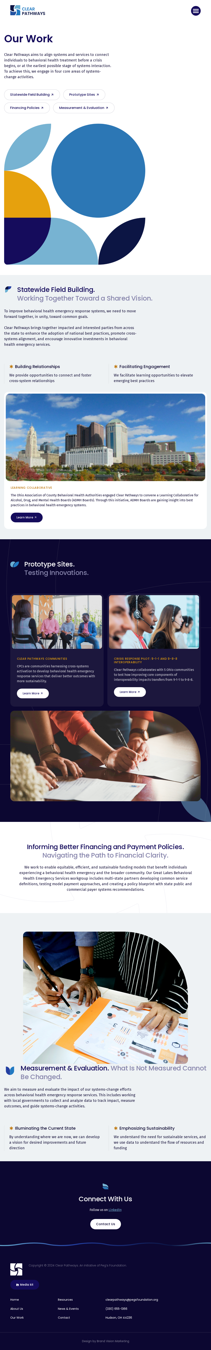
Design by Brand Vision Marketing (105, 1341)
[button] (196, 11)
